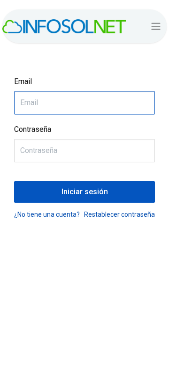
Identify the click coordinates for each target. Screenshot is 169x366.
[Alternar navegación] (156, 26)
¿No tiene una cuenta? (47, 214)
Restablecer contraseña (119, 214)
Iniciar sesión (84, 191)
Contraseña (32, 129)
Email (23, 81)
